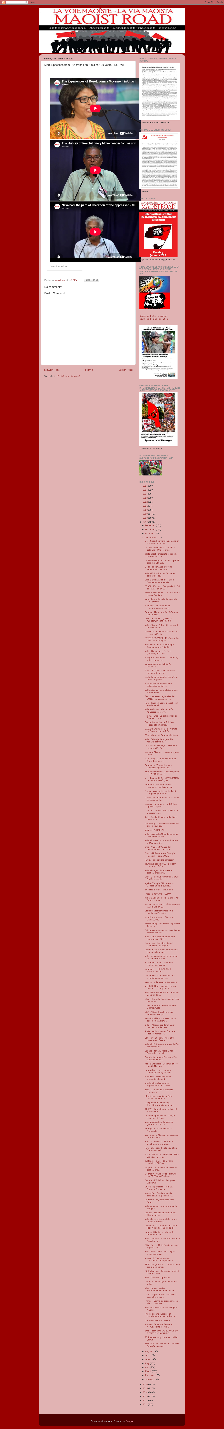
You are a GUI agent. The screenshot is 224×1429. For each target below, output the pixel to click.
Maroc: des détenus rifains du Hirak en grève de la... (162, 798)
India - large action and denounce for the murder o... (161, 1220)
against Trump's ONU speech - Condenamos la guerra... (159, 884)
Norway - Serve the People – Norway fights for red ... (158, 1325)
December (150, 525)
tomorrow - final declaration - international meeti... (158, 1078)
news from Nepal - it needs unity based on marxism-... (160, 1019)
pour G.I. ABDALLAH (155, 830)
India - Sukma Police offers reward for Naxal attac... (161, 626)
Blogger (129, 1421)
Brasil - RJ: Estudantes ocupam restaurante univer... (160, 671)
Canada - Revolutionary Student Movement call (160, 1214)
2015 (145, 1388)
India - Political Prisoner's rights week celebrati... (160, 1252)
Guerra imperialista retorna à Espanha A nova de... (158, 1188)
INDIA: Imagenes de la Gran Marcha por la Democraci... (162, 1265)
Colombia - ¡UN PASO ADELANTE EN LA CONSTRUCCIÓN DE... (161, 1226)
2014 (145, 1392)
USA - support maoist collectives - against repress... (161, 1295)
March (148, 1371)
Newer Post (51, 369)
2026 (145, 486)
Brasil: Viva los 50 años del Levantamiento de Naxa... (158, 848)
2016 (145, 1384)
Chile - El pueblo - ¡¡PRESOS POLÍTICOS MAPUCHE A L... (160, 620)
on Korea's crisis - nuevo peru (159, 890)
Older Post (126, 369)
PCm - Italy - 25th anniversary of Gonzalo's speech (160, 760)
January (149, 1379)
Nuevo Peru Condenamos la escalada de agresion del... (159, 1194)
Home (89, 369)
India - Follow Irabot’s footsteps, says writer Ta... (160, 574)
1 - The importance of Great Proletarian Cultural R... (158, 568)
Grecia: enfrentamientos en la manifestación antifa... (159, 912)
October (149, 533)
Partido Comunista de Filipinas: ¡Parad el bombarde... (160, 723)
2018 (145, 518)
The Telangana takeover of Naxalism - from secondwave (160, 1315)
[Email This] (85, 280)
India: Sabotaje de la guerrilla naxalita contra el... (159, 740)
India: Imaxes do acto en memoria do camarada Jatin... (161, 957)
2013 (145, 1396)
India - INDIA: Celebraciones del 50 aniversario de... (162, 1045)
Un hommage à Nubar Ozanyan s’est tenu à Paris (160, 1116)
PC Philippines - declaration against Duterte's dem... (162, 1272)
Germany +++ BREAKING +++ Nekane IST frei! (159, 970)
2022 (145, 502)
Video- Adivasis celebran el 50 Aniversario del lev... (159, 710)
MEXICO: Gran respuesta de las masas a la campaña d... (160, 987)
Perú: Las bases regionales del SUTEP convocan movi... (159, 697)
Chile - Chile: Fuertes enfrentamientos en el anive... (160, 1289)
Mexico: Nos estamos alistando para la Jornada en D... (162, 905)
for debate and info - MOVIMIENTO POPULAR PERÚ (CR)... (162, 779)
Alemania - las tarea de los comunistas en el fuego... (158, 607)
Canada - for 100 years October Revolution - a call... (160, 1052)
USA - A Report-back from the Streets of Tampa (159, 1013)
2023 (145, 498)
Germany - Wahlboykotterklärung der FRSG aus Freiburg (160, 1175)
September (150, 537)
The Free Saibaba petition (157, 1320)
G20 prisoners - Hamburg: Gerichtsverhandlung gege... (159, 1104)
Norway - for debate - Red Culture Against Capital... (161, 805)
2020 (145, 510)
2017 (145, 522)
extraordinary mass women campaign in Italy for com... (159, 1071)
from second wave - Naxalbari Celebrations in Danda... (159, 1142)
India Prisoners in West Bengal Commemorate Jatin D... (159, 645)
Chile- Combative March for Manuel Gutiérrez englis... (162, 878)
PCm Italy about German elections (161, 735)
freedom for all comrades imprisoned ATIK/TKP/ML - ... (160, 1084)
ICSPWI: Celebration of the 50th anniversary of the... (160, 938)
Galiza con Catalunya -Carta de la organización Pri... (161, 747)
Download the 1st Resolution (153, 316)
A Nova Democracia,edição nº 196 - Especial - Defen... (162, 1155)
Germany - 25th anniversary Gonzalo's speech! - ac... (158, 766)
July (147, 1355)
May (147, 1363)
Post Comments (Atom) (68, 376)
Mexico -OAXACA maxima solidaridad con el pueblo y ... (160, 1259)
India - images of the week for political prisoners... (159, 871)
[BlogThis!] (88, 280)
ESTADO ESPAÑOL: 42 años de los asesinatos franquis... (162, 639)
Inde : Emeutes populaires (157, 1277)
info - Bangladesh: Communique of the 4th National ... (161, 1065)
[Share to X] (91, 280)
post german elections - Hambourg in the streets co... (161, 658)
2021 (145, 506)
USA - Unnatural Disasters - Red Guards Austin (160, 1006)
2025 (145, 490)
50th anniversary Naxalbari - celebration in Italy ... (158, 684)
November (150, 529)
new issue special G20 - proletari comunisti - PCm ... (160, 865)
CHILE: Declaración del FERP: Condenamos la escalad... (159, 581)
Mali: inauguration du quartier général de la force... (159, 1123)
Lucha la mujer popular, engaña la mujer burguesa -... (161, 678)
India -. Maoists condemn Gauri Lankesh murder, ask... (160, 1026)
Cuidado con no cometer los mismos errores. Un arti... (162, 931)
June (148, 1359)
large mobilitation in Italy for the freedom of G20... (160, 1233)
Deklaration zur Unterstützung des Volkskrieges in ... (161, 691)
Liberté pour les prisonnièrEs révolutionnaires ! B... (158, 1097)
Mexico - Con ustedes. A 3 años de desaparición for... (161, 632)
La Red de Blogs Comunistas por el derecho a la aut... (162, 561)
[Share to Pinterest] (97, 280)
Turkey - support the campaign (159, 860)
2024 (145, 494)
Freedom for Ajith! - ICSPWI (158, 894)
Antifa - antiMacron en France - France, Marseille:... (160, 1032)
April (147, 1367)
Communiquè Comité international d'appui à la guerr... (161, 951)
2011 (145, 1404)
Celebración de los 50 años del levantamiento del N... (159, 976)
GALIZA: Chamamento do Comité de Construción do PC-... (161, 730)
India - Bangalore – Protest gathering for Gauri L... (158, 652)
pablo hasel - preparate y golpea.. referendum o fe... (161, 555)
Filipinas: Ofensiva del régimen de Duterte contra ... (161, 717)
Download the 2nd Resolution (153, 319)
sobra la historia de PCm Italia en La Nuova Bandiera (162, 594)
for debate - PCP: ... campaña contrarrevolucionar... (159, 963)
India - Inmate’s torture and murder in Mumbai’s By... (161, 841)
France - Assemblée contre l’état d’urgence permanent (160, 792)
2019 (145, 514)
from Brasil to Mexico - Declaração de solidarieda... (161, 1136)
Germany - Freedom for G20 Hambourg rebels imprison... (159, 785)
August (149, 1351)
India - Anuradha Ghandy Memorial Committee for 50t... (161, 835)
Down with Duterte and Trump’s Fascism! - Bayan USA (160, 854)
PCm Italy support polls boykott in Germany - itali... (161, 1149)
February (150, 1375)
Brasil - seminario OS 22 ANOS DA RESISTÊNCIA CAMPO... (161, 1332)
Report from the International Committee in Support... (158, 944)
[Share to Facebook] (94, 280)
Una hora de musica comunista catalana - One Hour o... (160, 548)
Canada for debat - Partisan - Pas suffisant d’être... (161, 1058)
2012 (145, 1400)
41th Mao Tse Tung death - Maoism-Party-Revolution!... (162, 1345)
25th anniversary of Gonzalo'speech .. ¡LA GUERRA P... (162, 773)
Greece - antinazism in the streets (161, 982)
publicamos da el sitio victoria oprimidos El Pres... (159, 1162)
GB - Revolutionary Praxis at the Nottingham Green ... (160, 1039)
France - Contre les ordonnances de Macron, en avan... (162, 1302)
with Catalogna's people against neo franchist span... (162, 899)
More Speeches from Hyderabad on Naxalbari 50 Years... (162, 542)
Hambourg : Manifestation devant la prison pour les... (162, 824)
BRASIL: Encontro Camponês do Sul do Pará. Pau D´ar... (162, 587)
